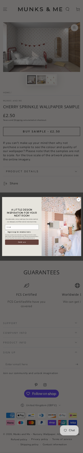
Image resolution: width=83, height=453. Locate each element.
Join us (21, 242)
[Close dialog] (78, 199)
